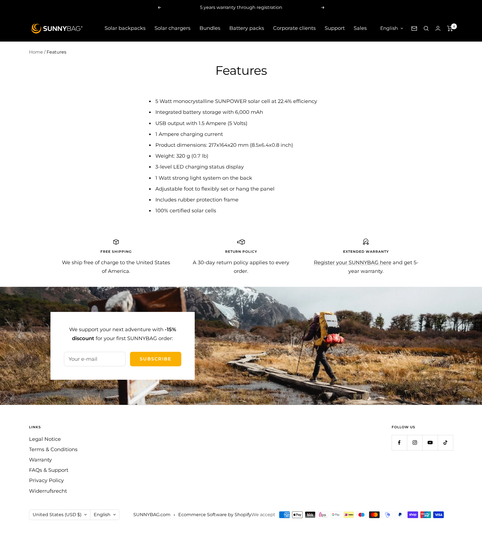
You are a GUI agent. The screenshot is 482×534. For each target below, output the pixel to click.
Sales (360, 28)
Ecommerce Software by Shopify (214, 514)
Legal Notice (45, 439)
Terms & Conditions (53, 449)
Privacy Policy (46, 480)
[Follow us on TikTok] (445, 442)
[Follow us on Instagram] (414, 442)
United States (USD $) (57, 514)
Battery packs (246, 28)
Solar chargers (173, 28)
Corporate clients (294, 28)
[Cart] (450, 28)
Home (36, 52)
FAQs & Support (48, 470)
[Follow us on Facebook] (399, 442)
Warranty (40, 460)
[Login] (437, 28)
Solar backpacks (125, 28)
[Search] (426, 28)
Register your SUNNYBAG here (352, 262)
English (389, 28)
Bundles (209, 28)
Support (335, 28)
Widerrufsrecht (48, 491)
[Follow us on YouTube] (430, 442)
